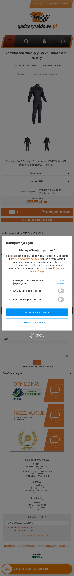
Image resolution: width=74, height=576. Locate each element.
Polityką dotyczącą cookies (25, 258)
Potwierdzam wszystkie (37, 312)
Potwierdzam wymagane (37, 322)
